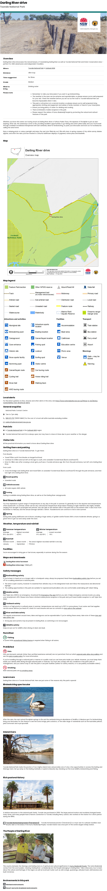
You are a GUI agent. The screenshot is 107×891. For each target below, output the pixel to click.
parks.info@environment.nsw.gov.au (18, 422)
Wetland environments (15, 885)
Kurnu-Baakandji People (78, 866)
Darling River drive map (19, 565)
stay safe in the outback (72, 608)
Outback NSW (50, 68)
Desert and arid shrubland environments (21, 888)
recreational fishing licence (23, 640)
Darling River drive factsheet (17, 562)
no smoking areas (26, 671)
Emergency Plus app (48, 595)
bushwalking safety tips (81, 578)
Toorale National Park (35, 68)
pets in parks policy (16, 656)
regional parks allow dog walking (87, 654)
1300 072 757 (10, 418)
